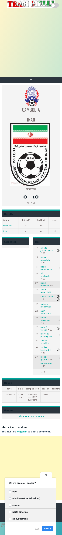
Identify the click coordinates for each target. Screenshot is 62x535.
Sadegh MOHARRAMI (46, 305)
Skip (37, 528)
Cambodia (8, 225)
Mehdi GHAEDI (44, 358)
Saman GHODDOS (45, 341)
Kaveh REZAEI (47, 296)
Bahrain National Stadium (31, 416)
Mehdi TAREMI (44, 328)
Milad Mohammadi (46, 268)
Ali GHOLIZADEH (46, 274)
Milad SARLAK (46, 363)
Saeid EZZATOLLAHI (46, 291)
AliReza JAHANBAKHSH (47, 249)
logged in (22, 431)
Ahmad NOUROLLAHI (45, 258)
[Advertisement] (31, 45)
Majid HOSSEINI (45, 284)
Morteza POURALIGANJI (46, 335)
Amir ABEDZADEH (46, 312)
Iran (5, 231)
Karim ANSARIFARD (45, 319)
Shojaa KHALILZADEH (46, 348)
